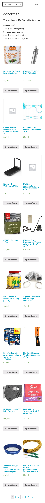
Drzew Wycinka (12, 4)
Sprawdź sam (11, 90)
